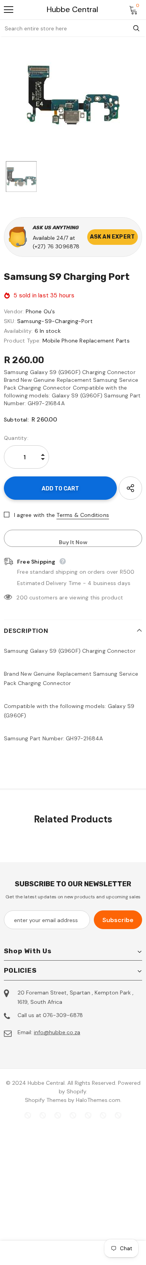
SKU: (10, 321)
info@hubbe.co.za (57, 1032)
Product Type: (22, 340)
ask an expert (112, 237)
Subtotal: (16, 419)
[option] (73, 95)
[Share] (130, 488)
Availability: (18, 330)
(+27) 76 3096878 (56, 246)
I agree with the (34, 514)
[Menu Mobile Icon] (8, 9)
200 (22, 597)
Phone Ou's (40, 311)
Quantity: (16, 437)
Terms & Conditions (82, 514)
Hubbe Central (72, 9)
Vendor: (14, 311)
